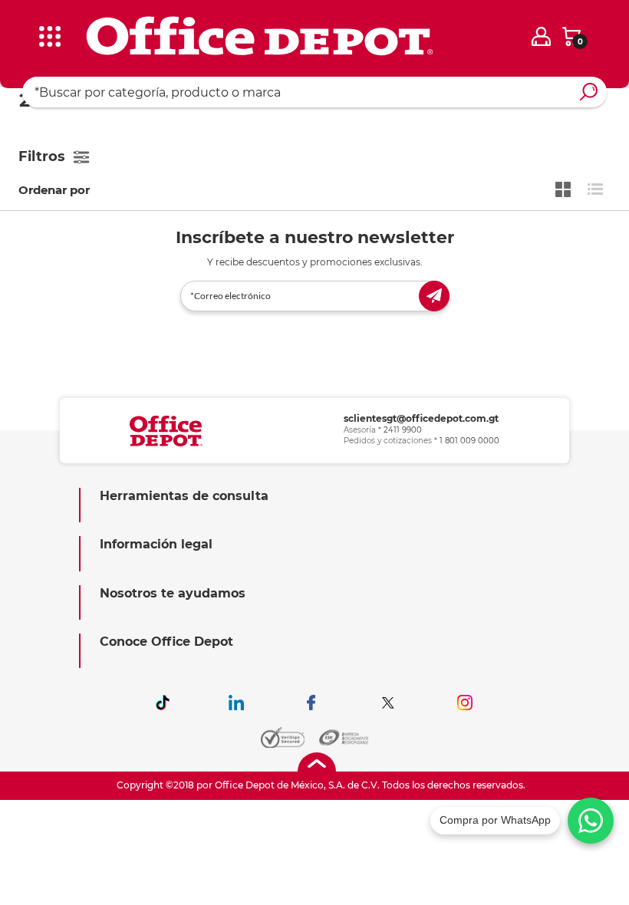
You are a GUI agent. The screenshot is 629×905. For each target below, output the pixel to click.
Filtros (41, 156)
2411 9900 (403, 430)
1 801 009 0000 (469, 441)
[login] (541, 36)
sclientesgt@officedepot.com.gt (421, 418)
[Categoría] (23, 22)
